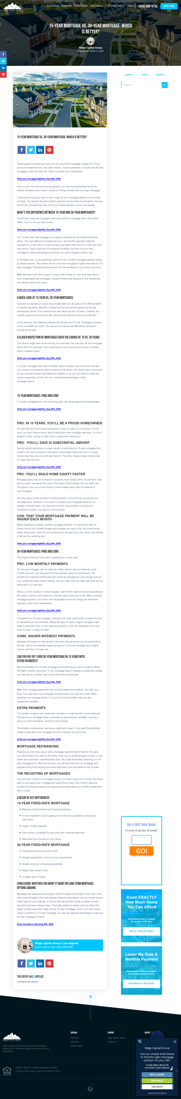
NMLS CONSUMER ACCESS (45, 1068)
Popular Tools (116, 6)
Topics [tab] (144, 75)
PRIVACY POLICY (23, 1068)
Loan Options (97, 6)
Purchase (75, 1038)
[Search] (165, 85)
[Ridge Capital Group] (12, 6)
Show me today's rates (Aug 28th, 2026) (35, 924)
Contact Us (112, 1042)
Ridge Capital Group (116, 1038)
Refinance (66, 6)
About (130, 6)
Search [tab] (129, 75)
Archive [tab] (160, 75)
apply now (169, 6)
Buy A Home (53, 6)
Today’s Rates (81, 6)
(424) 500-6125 (148, 6)
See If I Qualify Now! (141, 931)
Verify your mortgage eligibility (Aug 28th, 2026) (39, 179)
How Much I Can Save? (141, 984)
